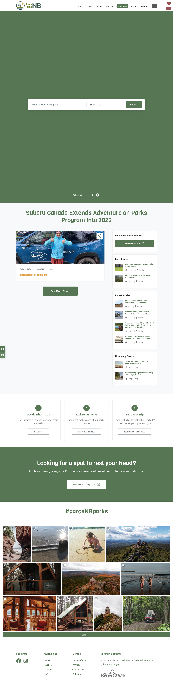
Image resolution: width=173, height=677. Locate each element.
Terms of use (79, 660)
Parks (47, 660)
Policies (76, 673)
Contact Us (78, 669)
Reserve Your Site (134, 431)
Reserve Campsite (132, 243)
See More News (60, 291)
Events (48, 664)
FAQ (46, 673)
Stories (38, 431)
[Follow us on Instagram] (93, 195)
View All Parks (86, 431)
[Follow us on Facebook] (98, 195)
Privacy (76, 664)
